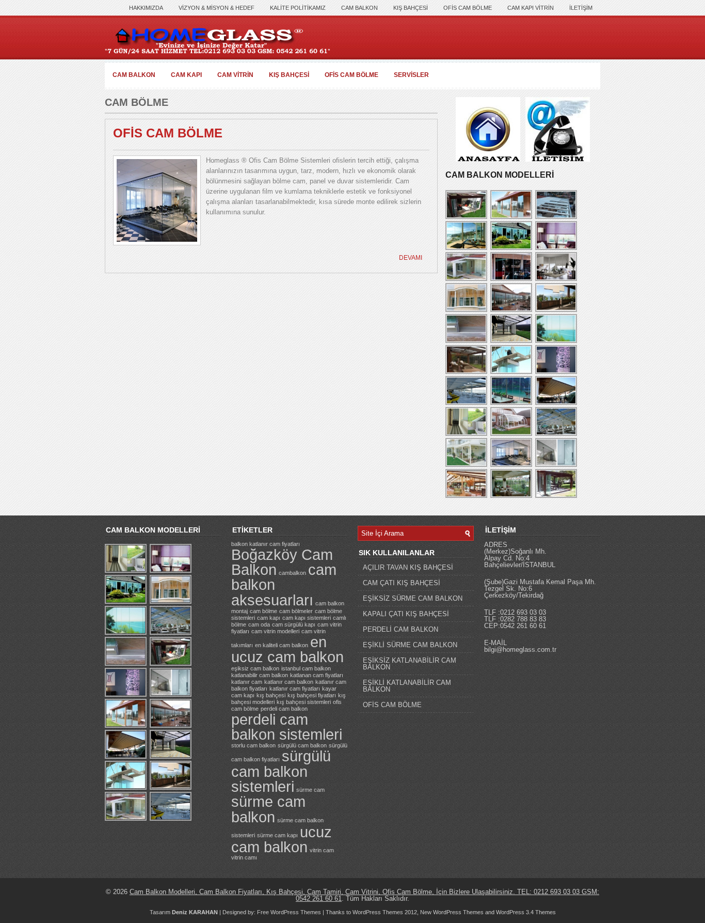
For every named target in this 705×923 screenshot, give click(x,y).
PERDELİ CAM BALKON (400, 629)
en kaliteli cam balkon (281, 645)
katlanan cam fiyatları (316, 675)
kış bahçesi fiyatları (311, 695)
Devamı (410, 257)
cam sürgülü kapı (293, 624)
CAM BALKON (359, 8)
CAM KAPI (186, 75)
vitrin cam (322, 850)
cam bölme (263, 611)
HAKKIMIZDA (146, 8)
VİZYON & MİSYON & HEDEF (216, 8)
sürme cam (310, 790)
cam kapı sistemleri (306, 618)
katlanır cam (246, 682)
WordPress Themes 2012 (384, 912)
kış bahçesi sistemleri (304, 702)
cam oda (259, 624)
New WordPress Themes (452, 912)
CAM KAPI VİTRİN (530, 8)
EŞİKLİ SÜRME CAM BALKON (410, 645)
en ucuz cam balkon (287, 649)
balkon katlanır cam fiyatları (265, 544)
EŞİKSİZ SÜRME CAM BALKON (412, 598)
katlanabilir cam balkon (259, 675)
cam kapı (268, 618)
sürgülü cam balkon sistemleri (281, 771)
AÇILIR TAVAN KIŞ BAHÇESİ (408, 567)
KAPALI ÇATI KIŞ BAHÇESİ (406, 614)
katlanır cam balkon (288, 682)
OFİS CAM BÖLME (467, 8)
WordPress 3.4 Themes (526, 912)
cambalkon (292, 573)
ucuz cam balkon (281, 839)
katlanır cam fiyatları (294, 688)
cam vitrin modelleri (275, 631)
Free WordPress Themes (289, 912)
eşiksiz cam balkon (255, 668)
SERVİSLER (411, 75)
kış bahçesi (271, 695)
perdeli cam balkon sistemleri (286, 727)
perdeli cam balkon (284, 709)
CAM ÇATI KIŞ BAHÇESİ (401, 583)
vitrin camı (244, 857)
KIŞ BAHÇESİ (410, 8)
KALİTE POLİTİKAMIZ (298, 8)
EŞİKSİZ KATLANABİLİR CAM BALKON (409, 663)
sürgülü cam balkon (302, 745)
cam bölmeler (296, 611)
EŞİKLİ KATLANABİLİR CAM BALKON (407, 686)
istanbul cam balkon (306, 668)
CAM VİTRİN (235, 75)
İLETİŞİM (580, 8)
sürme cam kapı (277, 835)
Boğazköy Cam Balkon (282, 562)
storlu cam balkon (253, 745)
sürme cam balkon (268, 809)
